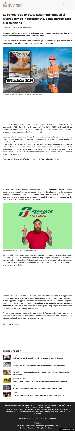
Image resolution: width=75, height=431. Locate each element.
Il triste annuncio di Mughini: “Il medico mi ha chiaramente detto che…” (38, 358)
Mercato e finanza (12, 324)
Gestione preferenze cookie (67, 429)
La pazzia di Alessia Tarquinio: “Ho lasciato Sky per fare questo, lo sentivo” (39, 395)
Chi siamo (23, 428)
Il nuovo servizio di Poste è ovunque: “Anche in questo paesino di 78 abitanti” (40, 381)
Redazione (31, 428)
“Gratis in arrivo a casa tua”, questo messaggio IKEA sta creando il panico (39, 365)
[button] (64, 5)
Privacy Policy (41, 428)
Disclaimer (51, 428)
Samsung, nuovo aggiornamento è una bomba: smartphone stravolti (37, 388)
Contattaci (52, 418)
